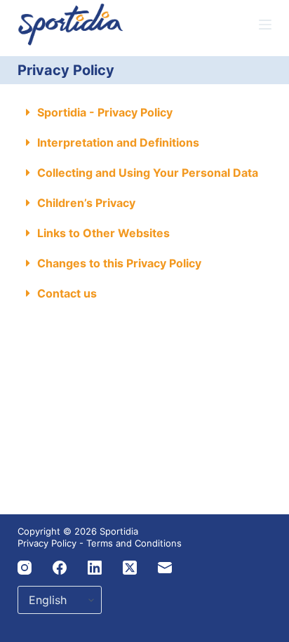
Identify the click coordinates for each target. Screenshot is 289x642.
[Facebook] (60, 568)
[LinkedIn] (95, 568)
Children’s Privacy (86, 203)
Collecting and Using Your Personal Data (147, 173)
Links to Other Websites (103, 233)
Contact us (67, 293)
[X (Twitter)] (130, 568)
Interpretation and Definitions (118, 142)
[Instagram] (25, 568)
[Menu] (265, 24)
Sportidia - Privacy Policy (105, 112)
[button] (145, 112)
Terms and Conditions (134, 543)
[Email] (165, 568)
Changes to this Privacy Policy (119, 263)
